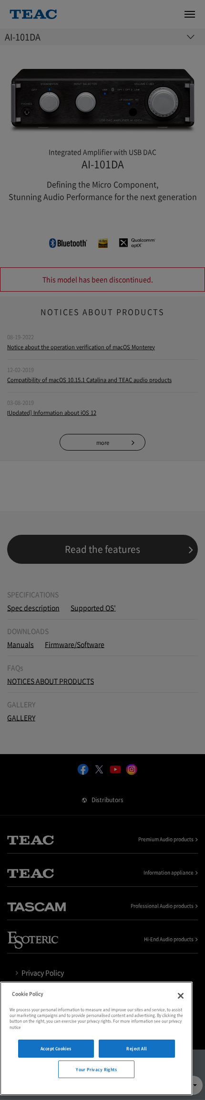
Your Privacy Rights (96, 1069)
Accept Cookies (56, 1048)
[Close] (180, 995)
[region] (96, 1038)
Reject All (136, 1048)
